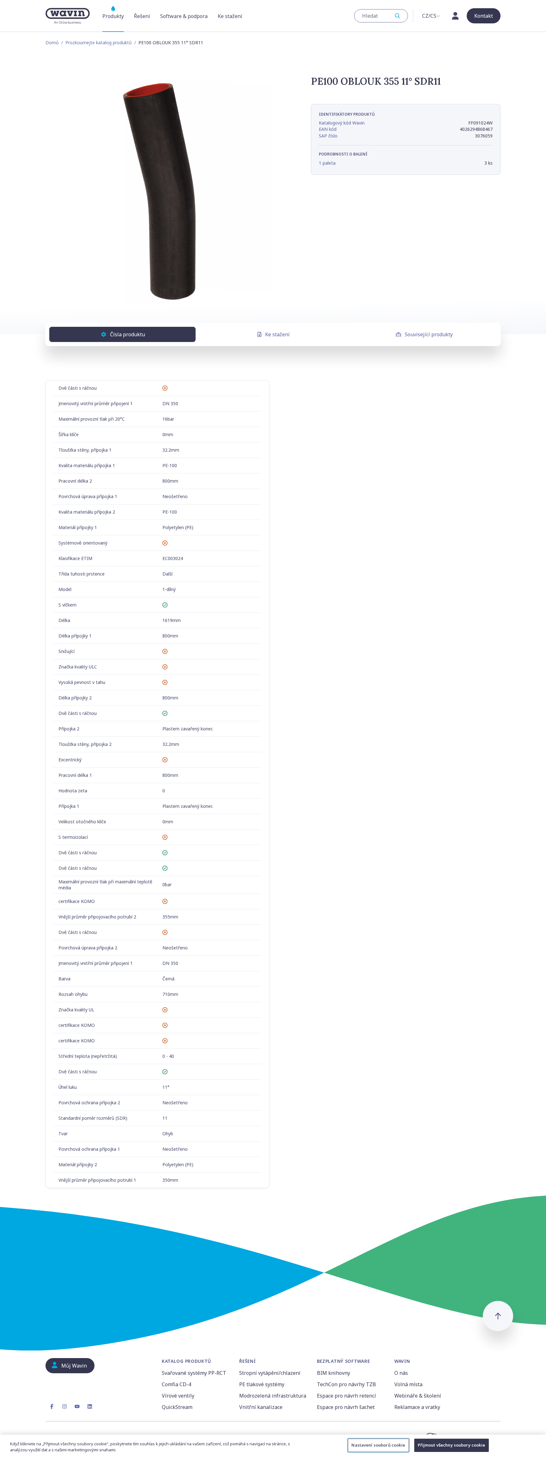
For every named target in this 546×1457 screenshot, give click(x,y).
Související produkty (429, 334)
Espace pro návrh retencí (346, 1395)
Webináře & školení (417, 1395)
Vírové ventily (178, 1395)
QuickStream (177, 1407)
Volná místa (408, 1384)
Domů (52, 43)
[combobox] (381, 15)
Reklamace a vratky (417, 1407)
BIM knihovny (333, 1372)
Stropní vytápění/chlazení (269, 1372)
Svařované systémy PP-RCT (194, 1372)
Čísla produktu (127, 334)
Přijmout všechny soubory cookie (451, 1445)
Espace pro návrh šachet (346, 1407)
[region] (273, 1446)
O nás (401, 1372)
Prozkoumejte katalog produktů (98, 43)
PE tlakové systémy (261, 1384)
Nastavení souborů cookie (378, 1445)
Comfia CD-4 (176, 1384)
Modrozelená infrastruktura (272, 1395)
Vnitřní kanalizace (260, 1407)
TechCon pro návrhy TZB (346, 1384)
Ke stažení (277, 334)
